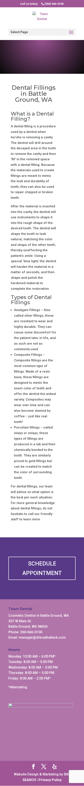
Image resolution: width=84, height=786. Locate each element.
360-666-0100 (31, 632)
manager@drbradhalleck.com (42, 637)
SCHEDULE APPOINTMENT (42, 568)
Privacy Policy (50, 780)
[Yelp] (54, 766)
